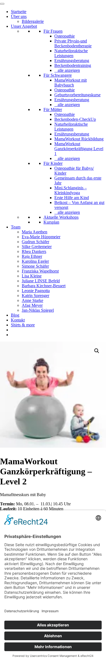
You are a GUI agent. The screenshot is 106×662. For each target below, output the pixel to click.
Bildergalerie (33, 21)
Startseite (18, 11)
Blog (15, 315)
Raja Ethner (32, 256)
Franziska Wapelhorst (40, 271)
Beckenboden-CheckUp (75, 119)
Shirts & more (23, 325)
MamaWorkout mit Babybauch (70, 82)
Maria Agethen (34, 232)
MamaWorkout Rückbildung (79, 139)
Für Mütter (52, 109)
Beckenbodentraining (72, 65)
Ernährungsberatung (71, 60)
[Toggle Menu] (2, 4)
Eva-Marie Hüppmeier (41, 236)
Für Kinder (53, 163)
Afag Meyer (32, 305)
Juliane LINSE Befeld (41, 281)
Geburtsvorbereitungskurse (77, 94)
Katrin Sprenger (35, 295)
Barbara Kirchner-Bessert (44, 285)
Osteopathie (64, 36)
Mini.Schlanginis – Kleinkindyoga (70, 190)
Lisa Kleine (32, 276)
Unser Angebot (24, 26)
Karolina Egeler (35, 261)
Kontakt (18, 320)
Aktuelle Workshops (61, 217)
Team (15, 227)
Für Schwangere (57, 75)
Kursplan (51, 222)
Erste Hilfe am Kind (71, 197)
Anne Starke (32, 300)
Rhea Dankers (34, 251)
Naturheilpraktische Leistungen (71, 53)
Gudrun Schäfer (35, 241)
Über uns (19, 16)
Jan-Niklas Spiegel (38, 310)
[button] (97, 351)
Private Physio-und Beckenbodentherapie (73, 43)
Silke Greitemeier (37, 246)
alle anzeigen (69, 70)
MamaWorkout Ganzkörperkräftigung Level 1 (78, 148)
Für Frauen (53, 31)
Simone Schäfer (35, 266)
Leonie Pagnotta (36, 290)
